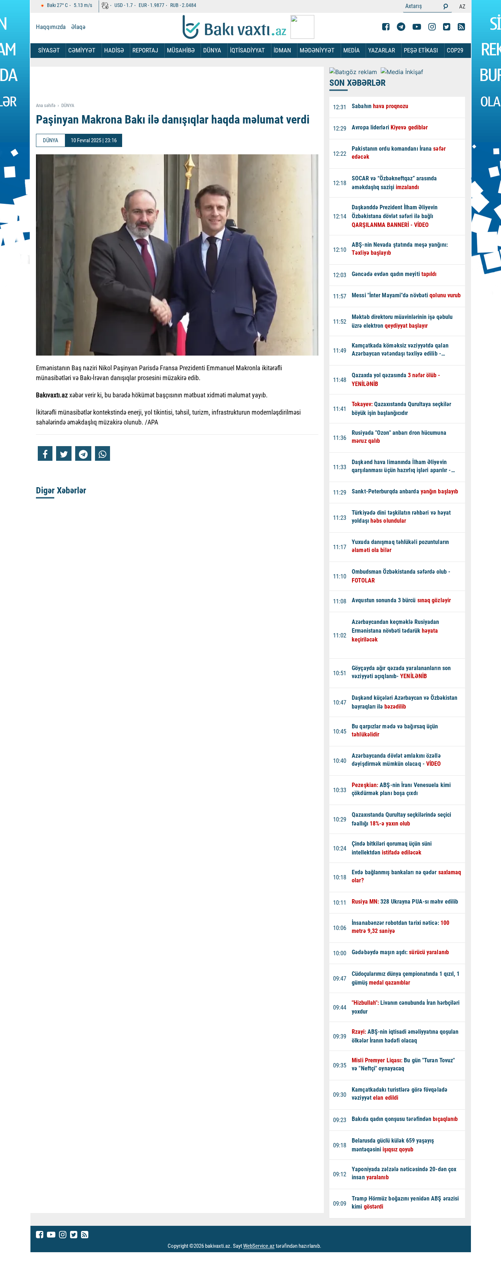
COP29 (455, 50)
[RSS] (461, 27)
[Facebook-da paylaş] (45, 453)
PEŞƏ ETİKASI (421, 50)
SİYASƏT (49, 50)
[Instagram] (432, 27)
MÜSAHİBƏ (181, 50)
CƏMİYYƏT (81, 50)
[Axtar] (445, 6)
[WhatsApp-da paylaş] (102, 453)
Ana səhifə (45, 105)
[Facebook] (386, 27)
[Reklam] (183, 85)
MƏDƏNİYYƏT (317, 50)
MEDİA (351, 50)
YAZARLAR (381, 50)
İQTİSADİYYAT (247, 50)
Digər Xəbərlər (61, 490)
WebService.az (259, 1246)
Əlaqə (78, 26)
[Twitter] (446, 27)
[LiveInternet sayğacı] (328, 1246)
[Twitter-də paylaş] (63, 453)
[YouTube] (417, 27)
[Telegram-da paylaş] (83, 453)
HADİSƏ (114, 50)
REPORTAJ (145, 50)
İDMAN (282, 50)
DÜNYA (212, 50)
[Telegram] (401, 27)
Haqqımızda (51, 26)
